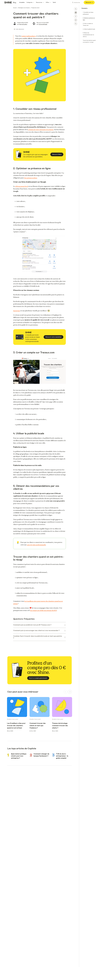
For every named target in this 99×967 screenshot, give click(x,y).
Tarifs (54, 2)
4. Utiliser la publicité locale (89, 29)
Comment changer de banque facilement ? (41, 755)
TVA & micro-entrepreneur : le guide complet (62, 756)
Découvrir (88, 2)
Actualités (22, 2)
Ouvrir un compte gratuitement (38, 678)
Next (74, 714)
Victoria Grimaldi (43, 24)
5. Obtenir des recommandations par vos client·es (88, 34)
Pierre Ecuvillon (23, 24)
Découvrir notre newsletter (53, 337)
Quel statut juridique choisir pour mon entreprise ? (18, 756)
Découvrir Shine (56, 154)
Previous (4, 714)
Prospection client (12, 719)
